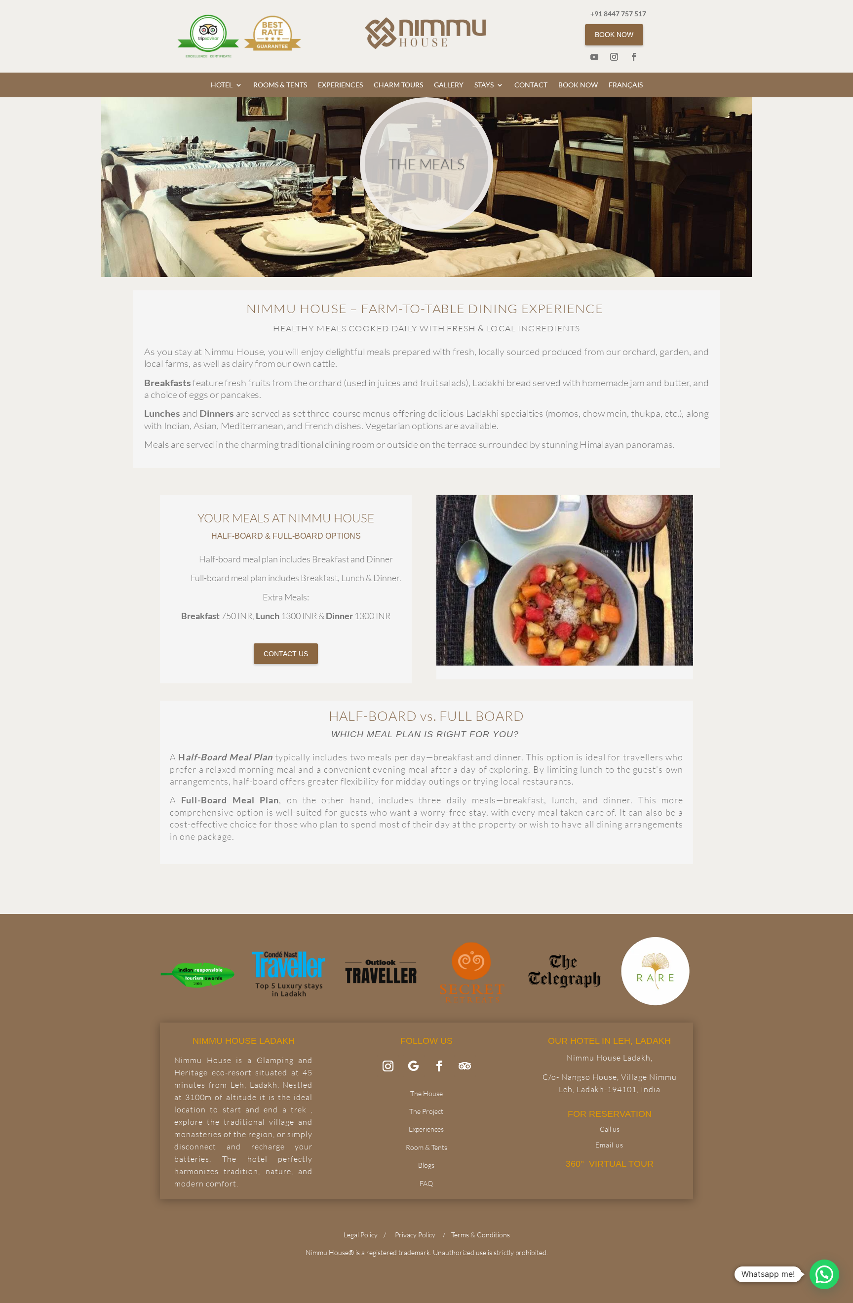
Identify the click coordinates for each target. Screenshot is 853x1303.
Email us (609, 1145)
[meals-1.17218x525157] (564, 662)
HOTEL (222, 85)
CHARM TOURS (398, 85)
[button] (824, 1274)
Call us (610, 1129)
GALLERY (449, 85)
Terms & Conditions (480, 1234)
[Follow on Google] (414, 1066)
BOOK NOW (614, 35)
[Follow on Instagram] (614, 57)
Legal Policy (361, 1234)
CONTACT (530, 85)
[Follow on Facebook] (634, 57)
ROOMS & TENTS (280, 85)
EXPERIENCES (340, 85)
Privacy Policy (415, 1234)
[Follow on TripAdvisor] (465, 1066)
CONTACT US (286, 654)
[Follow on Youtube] (594, 57)
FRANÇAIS (626, 85)
